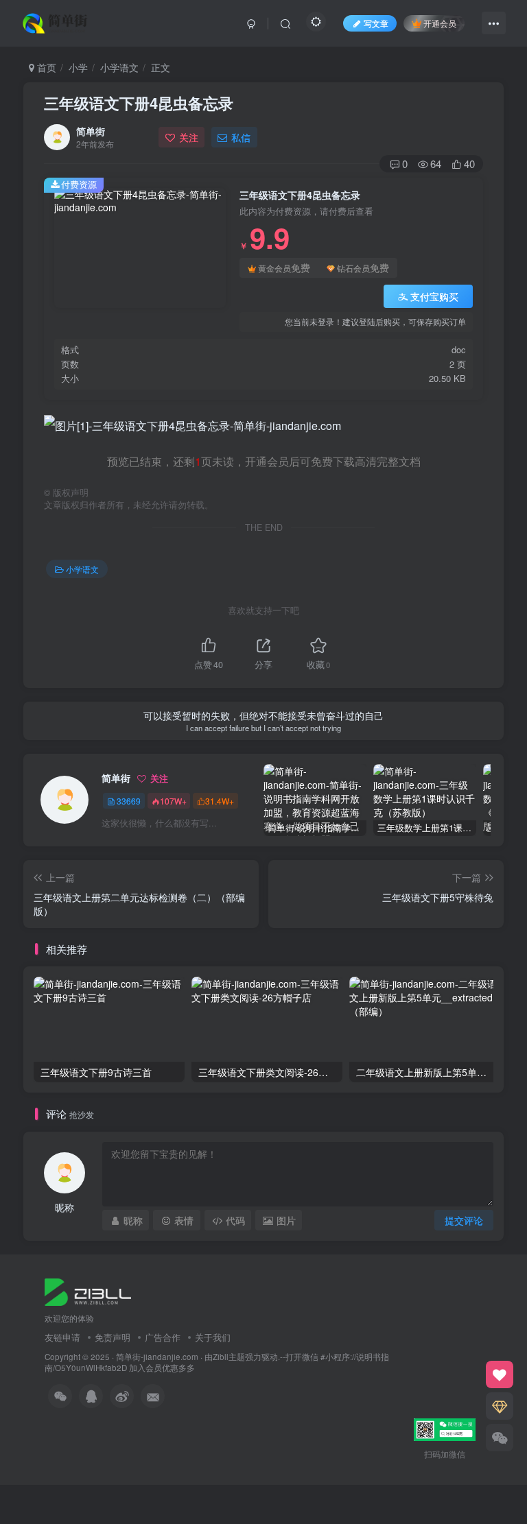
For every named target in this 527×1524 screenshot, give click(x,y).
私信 (240, 137)
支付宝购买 (434, 296)
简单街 (90, 131)
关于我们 (213, 1337)
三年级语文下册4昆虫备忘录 (138, 103)
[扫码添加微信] (499, 1437)
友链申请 (62, 1337)
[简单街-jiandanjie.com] (56, 21)
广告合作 (162, 1337)
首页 (45, 67)
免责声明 (112, 1337)
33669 (129, 801)
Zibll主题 (229, 1356)
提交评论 (464, 1220)
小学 (78, 67)
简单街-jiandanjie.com (157, 1356)
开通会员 (439, 23)
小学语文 (119, 67)
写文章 (376, 23)
